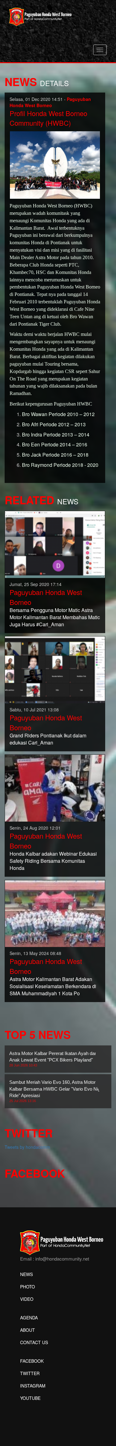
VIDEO (26, 1299)
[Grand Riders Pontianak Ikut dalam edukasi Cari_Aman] (55, 669)
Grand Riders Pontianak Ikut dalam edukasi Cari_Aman (48, 739)
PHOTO (27, 1286)
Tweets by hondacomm (27, 1147)
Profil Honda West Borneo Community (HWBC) (48, 118)
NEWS (26, 1274)
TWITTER (30, 1373)
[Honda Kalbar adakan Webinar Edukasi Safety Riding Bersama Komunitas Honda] (55, 787)
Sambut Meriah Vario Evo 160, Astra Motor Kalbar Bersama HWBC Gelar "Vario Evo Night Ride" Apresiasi (56, 1091)
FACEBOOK (32, 1361)
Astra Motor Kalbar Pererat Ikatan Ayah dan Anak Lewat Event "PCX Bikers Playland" (53, 1059)
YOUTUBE (30, 1398)
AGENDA (29, 1317)
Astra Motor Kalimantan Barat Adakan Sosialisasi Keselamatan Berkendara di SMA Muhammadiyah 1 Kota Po (53, 986)
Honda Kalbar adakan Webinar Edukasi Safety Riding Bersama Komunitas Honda (53, 860)
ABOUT (27, 1330)
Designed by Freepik (40, 1407)
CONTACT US (34, 1342)
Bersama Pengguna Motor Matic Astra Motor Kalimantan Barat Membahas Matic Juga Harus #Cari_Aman (55, 617)
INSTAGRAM (32, 1386)
